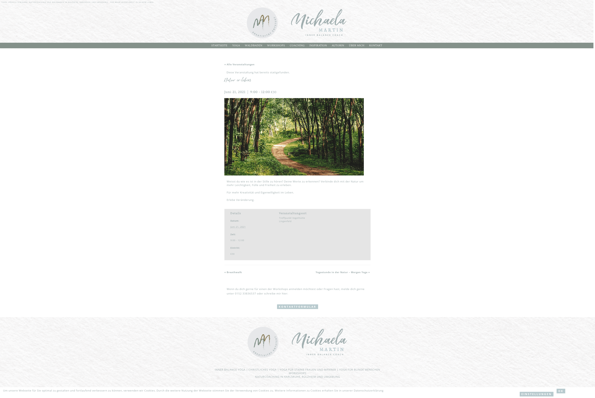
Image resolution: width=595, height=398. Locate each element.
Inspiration (318, 45)
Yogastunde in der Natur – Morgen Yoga (343, 272)
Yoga (236, 45)
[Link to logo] (296, 23)
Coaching (297, 45)
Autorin (338, 45)
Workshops (276, 45)
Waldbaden (253, 45)
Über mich (356, 45)
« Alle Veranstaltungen (239, 64)
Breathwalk (233, 272)
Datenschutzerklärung (368, 390)
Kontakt (375, 45)
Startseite (219, 45)
